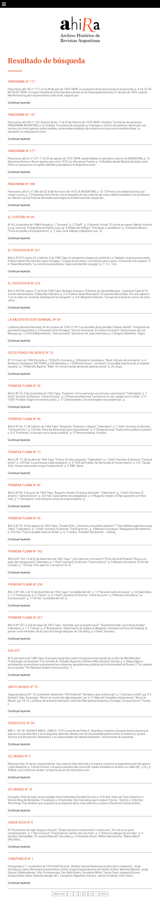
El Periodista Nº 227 (24, 250)
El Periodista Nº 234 (24, 283)
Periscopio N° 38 (21, 723)
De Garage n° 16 (20, 789)
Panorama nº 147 (21, 115)
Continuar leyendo (19, 102)
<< (70, 894)
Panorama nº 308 (21, 184)
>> (96, 894)
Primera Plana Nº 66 (24, 419)
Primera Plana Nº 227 (25, 617)
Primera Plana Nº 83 (24, 485)
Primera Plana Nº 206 (25, 584)
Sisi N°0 (14, 651)
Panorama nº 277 (21, 151)
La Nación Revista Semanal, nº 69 (34, 319)
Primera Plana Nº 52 (24, 386)
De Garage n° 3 (19, 756)
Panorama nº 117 (21, 81)
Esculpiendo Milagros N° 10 (30, 353)
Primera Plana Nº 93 (24, 518)
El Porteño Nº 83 (21, 217)
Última (104, 894)
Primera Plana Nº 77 (24, 452)
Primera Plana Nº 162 (25, 551)
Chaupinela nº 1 (20, 859)
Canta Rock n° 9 (20, 822)
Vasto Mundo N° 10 (23, 687)
